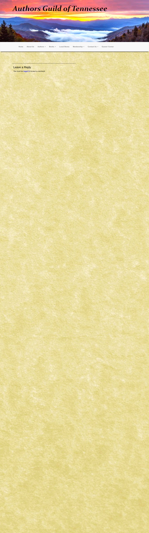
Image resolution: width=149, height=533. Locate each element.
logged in (26, 71)
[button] (41, 46)
